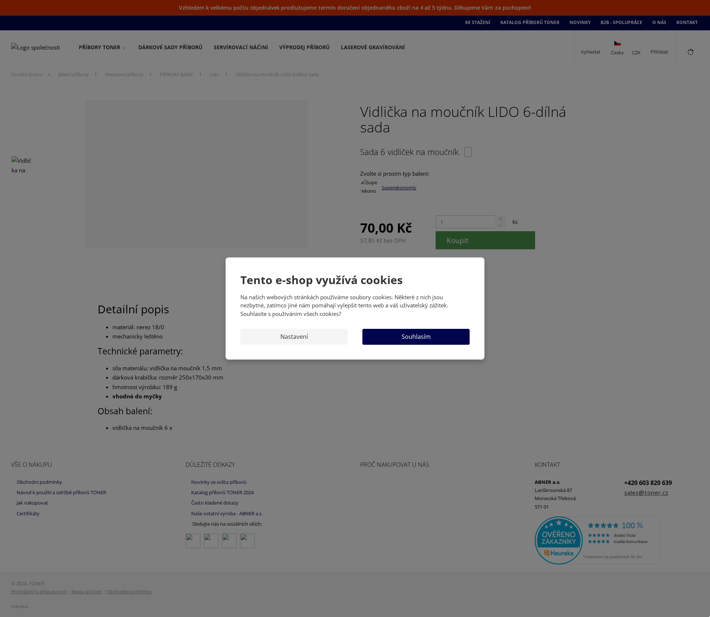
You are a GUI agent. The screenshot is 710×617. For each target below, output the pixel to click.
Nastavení (294, 337)
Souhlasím (416, 337)
